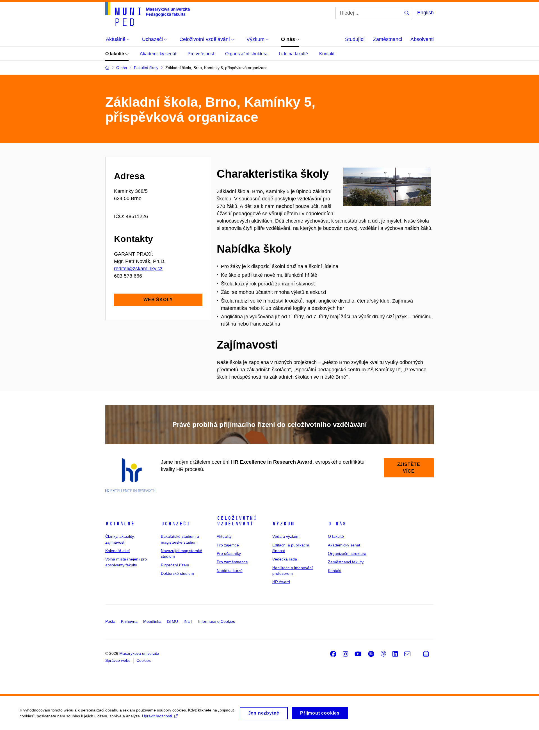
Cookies (143, 660)
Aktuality (224, 536)
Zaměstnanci (387, 39)
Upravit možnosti (157, 716)
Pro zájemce (228, 545)
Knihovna (129, 621)
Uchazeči (175, 524)
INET (188, 621)
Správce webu (118, 660)
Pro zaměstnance (232, 562)
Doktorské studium (177, 573)
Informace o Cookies (216, 621)
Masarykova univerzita (139, 653)
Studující (355, 39)
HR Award (281, 582)
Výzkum (283, 524)
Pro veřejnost (201, 53)
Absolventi (422, 39)
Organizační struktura (246, 53)
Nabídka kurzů (230, 570)
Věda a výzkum (286, 536)
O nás (337, 524)
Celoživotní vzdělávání (237, 521)
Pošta (110, 621)
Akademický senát (158, 53)
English (425, 12)
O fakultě (115, 53)
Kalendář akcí (117, 550)
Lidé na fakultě (293, 53)
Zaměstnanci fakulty (346, 562)
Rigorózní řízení (175, 565)
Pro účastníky (229, 553)
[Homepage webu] (147, 14)
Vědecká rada (284, 559)
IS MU (172, 621)
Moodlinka (152, 621)
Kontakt (326, 53)
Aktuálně (119, 524)
